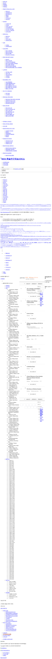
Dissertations (8, 133)
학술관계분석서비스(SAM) (12, 616)
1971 (12, 529)
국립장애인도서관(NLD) (11, 625)
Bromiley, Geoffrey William (12, 389)
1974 (12, 526)
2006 (12, 485)
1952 (11, 553)
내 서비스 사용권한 (10, 30)
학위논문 (8, 11)
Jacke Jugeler (29, 346)
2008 (12, 483)
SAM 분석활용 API (10, 114)
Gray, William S (13, 361)
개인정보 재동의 (6, 635)
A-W (32, 368)
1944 (11, 563)
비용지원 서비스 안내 (10, 100)
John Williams (13, 409)
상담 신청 (8, 73)
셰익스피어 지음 (14, 332)
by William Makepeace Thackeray (13, 426)
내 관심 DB (8, 31)
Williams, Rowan (13, 428)
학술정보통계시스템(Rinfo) (12, 613)
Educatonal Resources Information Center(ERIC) (13, 338)
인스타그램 (5, 654)
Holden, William (13, 419)
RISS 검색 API (9, 108)
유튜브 (4, 655)
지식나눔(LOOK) (9, 619)
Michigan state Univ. (35, 391)
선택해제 (3, 278)
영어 (12, 581)
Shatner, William (13, 420)
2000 (12, 493)
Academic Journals (9, 130)
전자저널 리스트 (9, 140)
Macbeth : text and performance (33, 356)
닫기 (2, 247)
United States (13, 292)
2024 (11, 463)
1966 (12, 536)
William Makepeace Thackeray (12, 330)
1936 (11, 574)
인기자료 (8, 94)
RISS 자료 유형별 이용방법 (12, 63)
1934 (11, 576)
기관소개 (5, 636)
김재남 (12, 321)
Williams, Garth (13, 362)
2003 (12, 489)
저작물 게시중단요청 (7, 639)
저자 (7, 288)
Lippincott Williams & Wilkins (13, 354)
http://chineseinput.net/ (5, 212)
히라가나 (5, 179)
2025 (11, 461)
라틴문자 (5, 195)
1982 (12, 516)
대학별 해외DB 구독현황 (11, 150)
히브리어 (5, 189)
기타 (11, 585)
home (4, 271)
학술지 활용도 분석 (10, 84)
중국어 (4, 182)
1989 (12, 507)
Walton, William (13, 334)
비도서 (12, 595)
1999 (12, 494)
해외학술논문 (9, 14)
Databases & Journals (7, 138)
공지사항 (5, 126)
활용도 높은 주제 (9, 88)
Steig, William (13, 372)
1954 (11, 551)
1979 (12, 519)
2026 (11, 460)
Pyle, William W (13, 393)
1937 (11, 572)
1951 (11, 555)
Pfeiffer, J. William (14, 367)
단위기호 (5, 198)
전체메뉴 (5, 6)
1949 (11, 557)
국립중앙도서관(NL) (10, 626)
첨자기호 (5, 194)
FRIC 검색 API (9, 113)
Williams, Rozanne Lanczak (12, 395)
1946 (11, 561)
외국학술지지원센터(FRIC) (12, 614)
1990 (12, 505)
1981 (12, 517)
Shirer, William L (14, 383)
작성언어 (8, 580)
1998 (12, 495)
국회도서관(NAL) (9, 627)
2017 (12, 471)
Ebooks (7, 131)
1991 (12, 504)
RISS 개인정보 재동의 (8, 123)
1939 (11, 570)
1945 (11, 562)
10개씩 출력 (39, 406)
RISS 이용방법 (9, 50)
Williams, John (13, 309)
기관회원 (8, 618)
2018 (12, 470)
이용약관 (5, 632)
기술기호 (5, 193)
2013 (12, 476)
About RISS (5, 48)
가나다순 (8, 286)
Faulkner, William (14, 295)
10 (25, 388)
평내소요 (12, 414)
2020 (11, 468)
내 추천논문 (8, 23)
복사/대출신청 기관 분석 (11, 87)
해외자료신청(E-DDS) (8, 97)
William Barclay (13, 452)
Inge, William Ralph (14, 454)
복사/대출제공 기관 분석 (11, 86)
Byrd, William (13, 323)
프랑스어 (5, 186)
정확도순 (39, 402)
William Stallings (14, 392)
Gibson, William (13, 408)
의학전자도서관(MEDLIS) (11, 621)
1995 (12, 499)
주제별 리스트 (9, 143)
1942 (11, 566)
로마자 (4, 200)
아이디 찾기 (8, 39)
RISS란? (7, 59)
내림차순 (39, 404)
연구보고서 (8, 18)
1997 (12, 497)
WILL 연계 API (9, 110)
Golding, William (14, 335)
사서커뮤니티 (9, 617)
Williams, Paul (13, 434)
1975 (12, 524)
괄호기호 (5, 190)
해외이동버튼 (4, 657)
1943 (11, 565)
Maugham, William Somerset (12, 302)
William (12, 375)
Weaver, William (13, 456)
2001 (12, 492)
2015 (12, 474)
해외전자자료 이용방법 (11, 66)
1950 (11, 556)
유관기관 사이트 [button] (6, 622)
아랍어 (4, 202)
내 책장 (7, 25)
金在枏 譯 (12, 397)
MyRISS (5, 4)
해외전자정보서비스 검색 (8, 128)
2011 (12, 479)
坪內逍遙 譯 (13, 386)
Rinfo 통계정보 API (10, 111)
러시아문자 (5, 196)
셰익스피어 (13, 398)
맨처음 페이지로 (21, 405)
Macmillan (33, 358)
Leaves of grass (30, 313)
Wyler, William (13, 363)
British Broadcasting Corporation (13, 439)
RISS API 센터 (6, 105)
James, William (13, 310)
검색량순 (8, 285)
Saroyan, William (14, 351)
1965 (12, 537)
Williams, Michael (14, 457)
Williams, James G (14, 407)
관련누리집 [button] (5, 610)
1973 (12, 527)
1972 (12, 528)
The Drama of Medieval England (34, 389)
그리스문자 (5, 185)
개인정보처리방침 (7, 634)
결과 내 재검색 (5, 172)
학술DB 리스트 (9, 142)
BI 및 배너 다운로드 (10, 54)
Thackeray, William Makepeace (12, 300)
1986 (12, 510)
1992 (12, 503)
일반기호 (5, 199)
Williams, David (13, 430)
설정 (4, 42)
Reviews (7, 135)
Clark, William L (13, 352)
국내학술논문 (9, 12)
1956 (11, 548)
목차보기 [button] (39, 296)
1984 (12, 513)
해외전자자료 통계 (7, 153)
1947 (11, 560)
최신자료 (8, 93)
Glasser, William (13, 418)
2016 (12, 473)
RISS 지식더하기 (9, 52)
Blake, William (13, 314)
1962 (11, 541)
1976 (12, 523)
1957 (11, 547)
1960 (11, 543)
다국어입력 (5, 164)
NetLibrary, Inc (13, 296)
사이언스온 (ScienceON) (11, 630)
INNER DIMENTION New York (34, 327)
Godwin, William (13, 449)
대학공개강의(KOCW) (10, 612)
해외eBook (13, 596)
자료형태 (8, 592)
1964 (12, 538)
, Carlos (31, 304)
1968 (12, 533)
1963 (12, 539)
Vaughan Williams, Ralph (12, 318)
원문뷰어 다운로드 (7, 121)
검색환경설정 (9, 46)
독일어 (4, 187)
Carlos (31, 326)
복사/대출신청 (33, 296)
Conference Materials (10, 134)
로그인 (4, 2)
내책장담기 (34, 283)
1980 (12, 518)
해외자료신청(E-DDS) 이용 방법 (13, 99)
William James (13, 455)
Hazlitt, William (13, 340)
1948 (11, 558)
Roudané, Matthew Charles (31, 292)
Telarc (32, 339)
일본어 (12, 584)
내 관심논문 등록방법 (10, 62)
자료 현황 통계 (9, 82)
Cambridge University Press (33, 293)
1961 (12, 542)
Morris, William (13, 324)
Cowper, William (13, 429)
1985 (12, 512)
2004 (12, 488)
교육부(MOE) (9, 623)
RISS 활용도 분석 (7, 79)
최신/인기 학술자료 (7, 91)
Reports (7, 136)
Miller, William (13, 447)
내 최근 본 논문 (9, 26)
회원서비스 (5, 34)
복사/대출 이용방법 (10, 64)
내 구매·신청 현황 (10, 29)
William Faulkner (14, 331)
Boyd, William (13, 382)
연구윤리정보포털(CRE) (11, 629)
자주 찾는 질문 (9, 72)
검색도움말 (5, 163)
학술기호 (5, 191)
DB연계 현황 (8, 53)
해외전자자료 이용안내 (8, 145)
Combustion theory (31, 366)
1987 (12, 509)
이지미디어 (39, 304)
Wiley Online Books (34, 381)
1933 (11, 577)
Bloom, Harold (13, 344)
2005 (12, 487)
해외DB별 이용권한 (10, 149)
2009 (12, 481)
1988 (12, 508)
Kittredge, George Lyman (12, 451)
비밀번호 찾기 (9, 40)
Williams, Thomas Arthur (12, 444)
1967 (12, 534)
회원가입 (5, 1)
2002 (12, 490)
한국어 (12, 583)
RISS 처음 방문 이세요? (8, 57)
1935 (11, 575)
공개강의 (8, 19)
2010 (12, 480)
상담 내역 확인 (9, 74)
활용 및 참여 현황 (9, 115)
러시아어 (12, 591)
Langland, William (14, 424)
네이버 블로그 (6, 652)
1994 (12, 500)
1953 (11, 552)
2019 (12, 469)
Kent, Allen (12, 384)
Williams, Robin (13, 320)
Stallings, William (14, 325)
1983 (12, 514)
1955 (11, 550)
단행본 (7, 16)
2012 (12, 478)
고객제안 (8, 76)
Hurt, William (13, 387)
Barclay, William (13, 298)
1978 (12, 521)
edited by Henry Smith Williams (13, 446)
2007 (12, 484)
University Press (34, 348)
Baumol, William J (14, 347)
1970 (12, 531)
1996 (12, 498)
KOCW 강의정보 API (10, 109)
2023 (11, 464)
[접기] (45, 284)
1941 (11, 567)
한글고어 (5, 183)
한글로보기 (40, 283)
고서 (11, 598)
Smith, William (13, 371)
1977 (12, 522)
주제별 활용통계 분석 (10, 83)
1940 (11, 568)
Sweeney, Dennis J (14, 391)
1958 (11, 546)
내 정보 (7, 45)
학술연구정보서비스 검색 (8, 9)
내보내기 (28, 283)
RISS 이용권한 (9, 60)
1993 (11, 502)
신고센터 (8, 77)
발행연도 (8, 459)
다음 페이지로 (35, 407)
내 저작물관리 (9, 27)
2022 (11, 465)
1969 (12, 532)
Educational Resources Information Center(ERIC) (13, 412)
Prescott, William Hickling (12, 403)
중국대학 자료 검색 (10, 103)
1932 (11, 579)
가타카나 (5, 181)
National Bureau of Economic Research (13, 423)
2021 (11, 466)
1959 (11, 545)
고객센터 (5, 5)
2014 (12, 475)
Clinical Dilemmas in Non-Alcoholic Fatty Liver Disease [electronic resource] (35, 378)
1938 (11, 571)
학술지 (7, 15)
